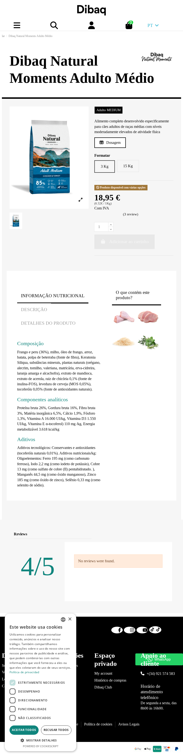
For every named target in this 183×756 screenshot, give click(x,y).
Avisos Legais (128, 724)
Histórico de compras (110, 680)
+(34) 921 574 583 (161, 674)
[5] (119, 214)
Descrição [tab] (34, 309)
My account (103, 673)
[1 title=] (144, 534)
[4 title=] (161, 534)
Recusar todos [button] (56, 730)
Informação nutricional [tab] (53, 295)
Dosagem (113, 143)
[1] (96, 214)
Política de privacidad (24, 672)
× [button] (69, 619)
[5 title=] (167, 534)
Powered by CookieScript (40, 746)
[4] (114, 214)
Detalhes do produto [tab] (48, 323)
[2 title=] (149, 534)
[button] (40, 740)
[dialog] (40, 682)
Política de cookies (98, 724)
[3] (108, 214)
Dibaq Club (103, 687)
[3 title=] (155, 534)
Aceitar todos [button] (24, 730)
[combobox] (63, 619)
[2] (102, 214)
